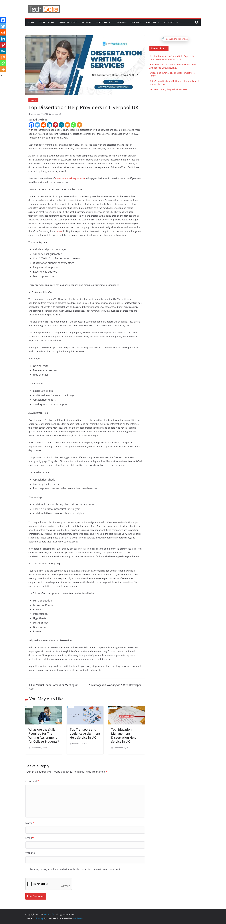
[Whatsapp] (73, 125)
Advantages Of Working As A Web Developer (115, 685)
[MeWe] (61, 125)
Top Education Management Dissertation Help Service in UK (123, 735)
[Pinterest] (55, 125)
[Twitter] (37, 125)
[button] (109, 22)
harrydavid (56, 114)
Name (29, 823)
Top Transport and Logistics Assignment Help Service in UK (85, 733)
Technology (46, 22)
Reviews (136, 22)
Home (31, 22)
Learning (121, 22)
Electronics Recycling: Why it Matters (168, 89)
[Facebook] (31, 125)
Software (101, 22)
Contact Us (171, 22)
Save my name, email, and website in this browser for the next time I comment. (75, 869)
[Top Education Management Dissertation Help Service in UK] (126, 708)
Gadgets (86, 22)
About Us (150, 22)
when (60, 231)
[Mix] (67, 125)
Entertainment (68, 22)
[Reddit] (43, 125)
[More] (79, 125)
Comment (32, 781)
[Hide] (1, 75)
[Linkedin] (49, 125)
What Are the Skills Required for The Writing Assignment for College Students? (43, 735)
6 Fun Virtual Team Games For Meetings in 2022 (53, 687)
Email (29, 838)
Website (30, 853)
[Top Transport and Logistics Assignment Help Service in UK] (85, 708)
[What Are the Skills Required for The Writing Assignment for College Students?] (43, 708)
